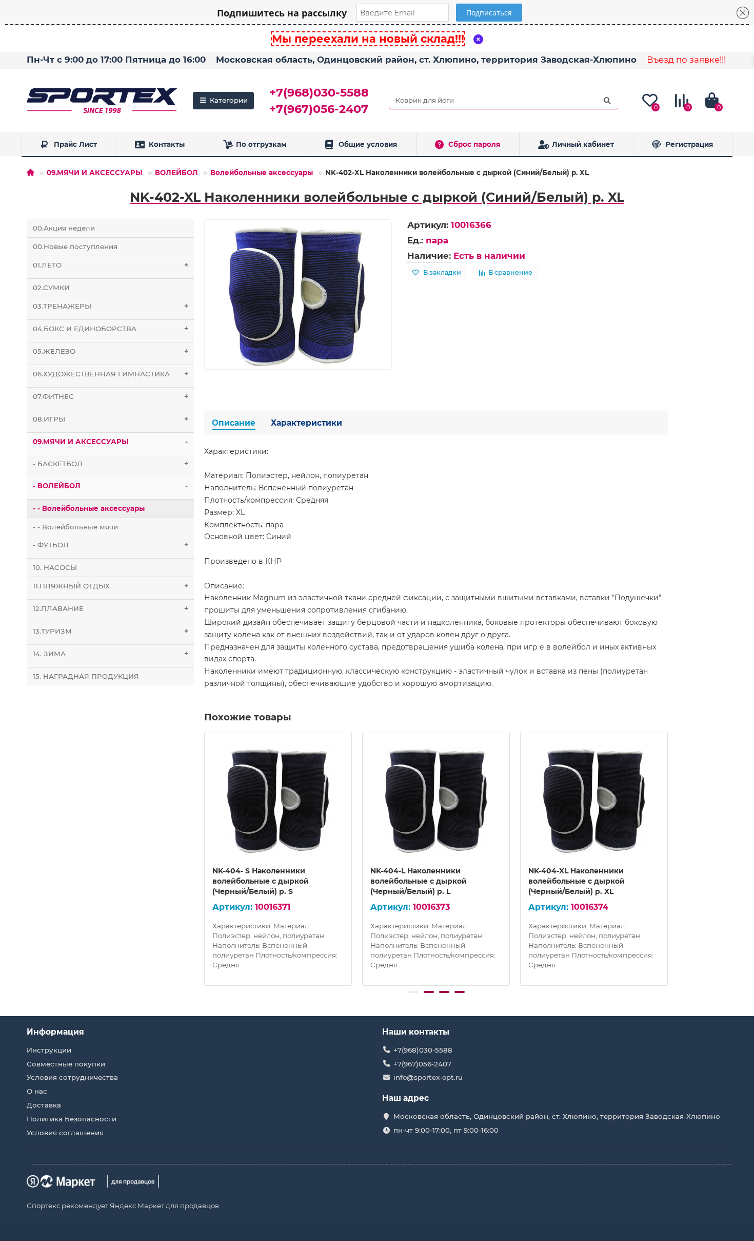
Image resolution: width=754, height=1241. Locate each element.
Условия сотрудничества (72, 1077)
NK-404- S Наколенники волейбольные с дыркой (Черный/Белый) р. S (260, 881)
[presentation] (205, 857)
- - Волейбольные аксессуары (89, 508)
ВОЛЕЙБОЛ (176, 172)
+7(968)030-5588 (319, 92)
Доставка (44, 1105)
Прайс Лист (75, 144)
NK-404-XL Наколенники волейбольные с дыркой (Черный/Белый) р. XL (576, 881)
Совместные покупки (66, 1064)
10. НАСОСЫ (55, 567)
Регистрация (689, 144)
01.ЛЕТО (111, 265)
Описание (233, 423)
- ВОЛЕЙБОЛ (110, 486)
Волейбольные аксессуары (261, 172)
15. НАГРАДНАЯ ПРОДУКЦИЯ (86, 676)
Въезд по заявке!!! (686, 59)
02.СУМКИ (51, 287)
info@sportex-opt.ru (428, 1077)
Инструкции (49, 1050)
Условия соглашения (65, 1133)
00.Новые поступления (75, 246)
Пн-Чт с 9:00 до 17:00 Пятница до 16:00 (116, 59)
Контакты (167, 144)
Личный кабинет (583, 144)
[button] (413, 992)
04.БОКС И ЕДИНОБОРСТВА (111, 328)
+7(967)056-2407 (318, 109)
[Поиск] (607, 100)
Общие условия (368, 144)
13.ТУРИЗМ (111, 631)
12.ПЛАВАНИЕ (111, 608)
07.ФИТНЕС (111, 396)
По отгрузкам (261, 144)
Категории (229, 100)
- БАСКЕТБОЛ (111, 464)
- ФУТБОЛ (111, 545)
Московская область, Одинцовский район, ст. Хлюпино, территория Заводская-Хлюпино (426, 59)
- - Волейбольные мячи (75, 527)
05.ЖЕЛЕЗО (111, 351)
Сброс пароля (474, 144)
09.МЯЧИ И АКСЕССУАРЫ (95, 172)
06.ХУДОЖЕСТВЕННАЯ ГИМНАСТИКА (111, 374)
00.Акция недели (64, 228)
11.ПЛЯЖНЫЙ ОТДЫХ (111, 586)
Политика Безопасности (71, 1119)
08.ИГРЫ (111, 419)
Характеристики (306, 423)
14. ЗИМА (111, 654)
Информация (55, 1032)
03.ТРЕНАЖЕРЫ (111, 306)
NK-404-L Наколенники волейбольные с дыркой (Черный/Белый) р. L (418, 881)
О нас (37, 1091)
